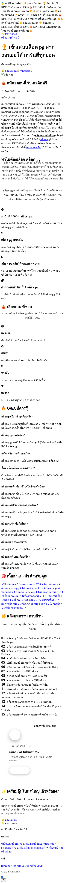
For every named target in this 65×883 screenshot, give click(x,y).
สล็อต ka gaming (32, 847)
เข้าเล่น (5, 37)
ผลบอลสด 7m (33, 147)
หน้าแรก (6, 843)
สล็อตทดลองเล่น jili (22, 843)
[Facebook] (2, 877)
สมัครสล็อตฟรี (50, 847)
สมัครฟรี (14, 37)
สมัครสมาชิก (24, 865)
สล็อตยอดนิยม (41, 843)
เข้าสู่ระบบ (37, 865)
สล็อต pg (45, 139)
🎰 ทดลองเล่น (24, 71)
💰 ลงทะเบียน (9, 71)
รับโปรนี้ (21, 770)
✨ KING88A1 (9, 34)
